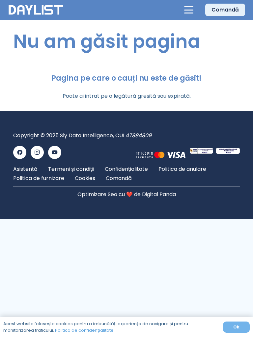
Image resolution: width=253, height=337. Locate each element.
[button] (189, 9)
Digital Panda (159, 194)
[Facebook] (19, 152)
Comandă (119, 178)
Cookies (85, 178)
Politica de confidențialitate (84, 330)
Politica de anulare (182, 169)
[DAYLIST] (36, 10)
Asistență (25, 169)
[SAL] (228, 152)
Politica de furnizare (38, 178)
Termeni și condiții (71, 169)
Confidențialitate (126, 169)
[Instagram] (37, 152)
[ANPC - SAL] (201, 152)
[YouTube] (54, 152)
